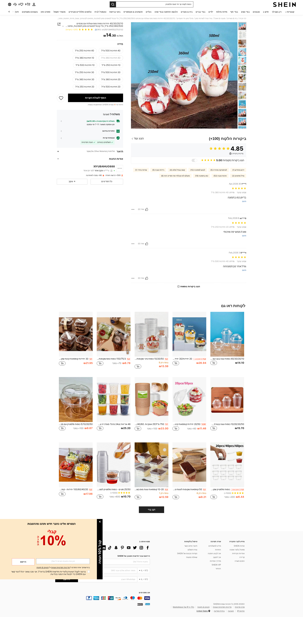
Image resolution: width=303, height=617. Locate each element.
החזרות (218, 550)
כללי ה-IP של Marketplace (183, 607)
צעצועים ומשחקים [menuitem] (30, 12)
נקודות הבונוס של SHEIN (187, 553)
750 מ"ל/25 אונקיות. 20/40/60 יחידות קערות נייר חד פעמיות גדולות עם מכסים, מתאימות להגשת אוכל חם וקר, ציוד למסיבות (151, 424)
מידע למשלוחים (214, 546)
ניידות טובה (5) (158, 170)
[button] (15, 4)
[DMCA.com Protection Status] (140, 604)
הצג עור (151, 509)
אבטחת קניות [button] (109, 138)
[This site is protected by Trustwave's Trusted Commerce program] (147, 604)
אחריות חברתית (238, 553)
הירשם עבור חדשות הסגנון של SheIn (133, 556)
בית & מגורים (232, 18)
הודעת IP (241, 611)
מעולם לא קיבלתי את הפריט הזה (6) (175, 176)
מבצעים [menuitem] (256, 12)
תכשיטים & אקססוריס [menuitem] (133, 12)
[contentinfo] (102, 598)
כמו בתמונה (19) (201, 176)
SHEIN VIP (216, 565)
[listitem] (227, 342)
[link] (27, 4)
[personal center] (34, 4)
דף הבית (242, 18)
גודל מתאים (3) (238, 176)
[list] (124, 547)
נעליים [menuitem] (148, 12)
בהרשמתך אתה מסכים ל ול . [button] (63, 568)
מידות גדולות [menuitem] (221, 12)
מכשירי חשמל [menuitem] (59, 12)
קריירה (242, 557)
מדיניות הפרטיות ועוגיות (222, 607)
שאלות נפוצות (191, 557)
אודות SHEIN (239, 546)
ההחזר (218, 569)
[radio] (111, 50)
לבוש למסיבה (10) (197, 170)
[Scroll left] (13, 12)
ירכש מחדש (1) (238, 170)
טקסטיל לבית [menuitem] (100, 12)
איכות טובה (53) (220, 176)
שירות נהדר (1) (141, 170)
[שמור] (61, 98)
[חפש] (113, 4)
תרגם (244, 201)
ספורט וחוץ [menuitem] (45, 12)
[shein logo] (284, 4)
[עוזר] (147, 209)
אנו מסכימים (144, 593)
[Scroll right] (9, 12)
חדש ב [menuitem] (266, 12)
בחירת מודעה (219, 611)
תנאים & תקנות (203, 607)
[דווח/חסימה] (133, 209)
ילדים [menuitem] (210, 12)
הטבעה (231, 611)
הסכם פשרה (240, 561)
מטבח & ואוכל (219, 18)
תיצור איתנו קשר (190, 546)
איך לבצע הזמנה (214, 553)
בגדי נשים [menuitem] (245, 12)
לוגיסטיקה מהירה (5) (218, 170)
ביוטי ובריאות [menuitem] (114, 12)
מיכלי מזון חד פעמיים (185, 18)
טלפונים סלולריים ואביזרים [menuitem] (80, 12)
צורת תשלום (192, 550)
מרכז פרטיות (240, 607)
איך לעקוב (217, 557)
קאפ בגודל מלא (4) (177, 170)
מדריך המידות (215, 561)
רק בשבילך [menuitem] (277, 12)
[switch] (194, 160)
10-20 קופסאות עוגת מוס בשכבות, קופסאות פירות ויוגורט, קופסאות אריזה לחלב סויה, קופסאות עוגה (151, 489)
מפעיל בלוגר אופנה (237, 550)
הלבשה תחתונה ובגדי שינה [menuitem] (166, 12)
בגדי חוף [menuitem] (234, 12)
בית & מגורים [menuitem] (187, 12)
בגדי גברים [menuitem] (200, 12)
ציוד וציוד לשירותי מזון (203, 18)
